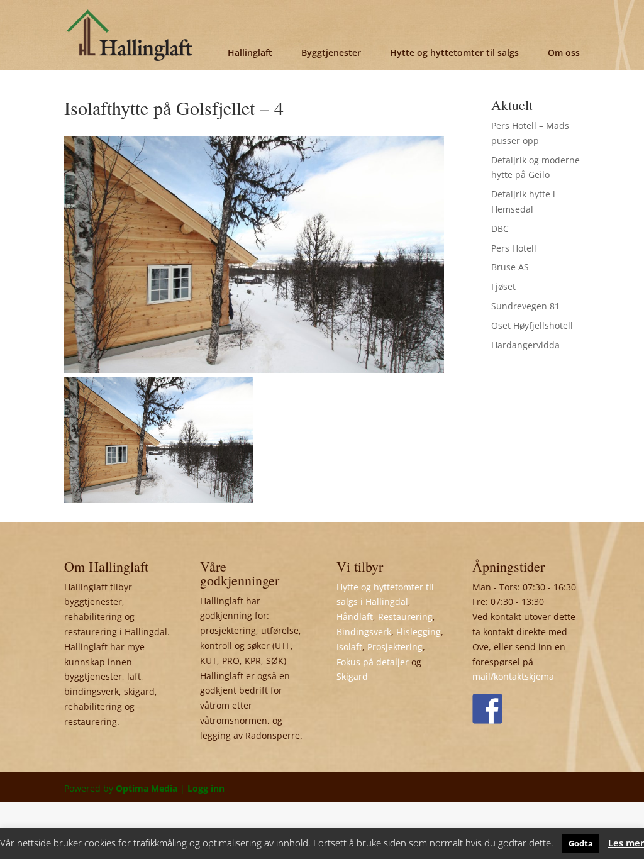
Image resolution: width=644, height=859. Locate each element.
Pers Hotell (513, 248)
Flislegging (418, 632)
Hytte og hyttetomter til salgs (454, 52)
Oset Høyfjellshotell (532, 325)
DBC (500, 229)
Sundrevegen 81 (525, 306)
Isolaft (349, 647)
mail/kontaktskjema (513, 676)
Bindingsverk (363, 632)
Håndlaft (354, 617)
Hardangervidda (525, 345)
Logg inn (206, 788)
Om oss (564, 52)
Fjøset (503, 286)
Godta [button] (581, 843)
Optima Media (146, 788)
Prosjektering (395, 647)
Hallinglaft (250, 52)
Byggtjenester (331, 52)
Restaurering (405, 617)
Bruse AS (510, 267)
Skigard (352, 676)
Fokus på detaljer (372, 662)
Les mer (626, 842)
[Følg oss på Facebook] (487, 709)
